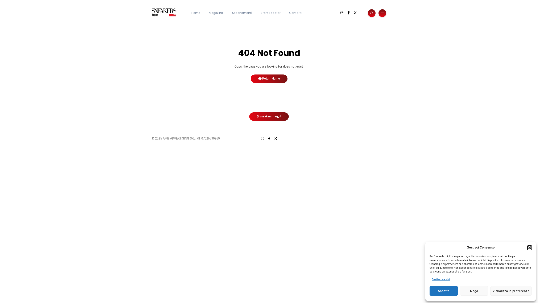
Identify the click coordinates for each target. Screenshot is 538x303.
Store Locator (271, 13)
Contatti (295, 13)
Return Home (271, 78)
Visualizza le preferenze (511, 291)
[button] (529, 248)
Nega (474, 291)
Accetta (444, 291)
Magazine (216, 13)
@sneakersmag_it (269, 116)
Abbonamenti (242, 13)
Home (195, 13)
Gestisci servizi (441, 279)
